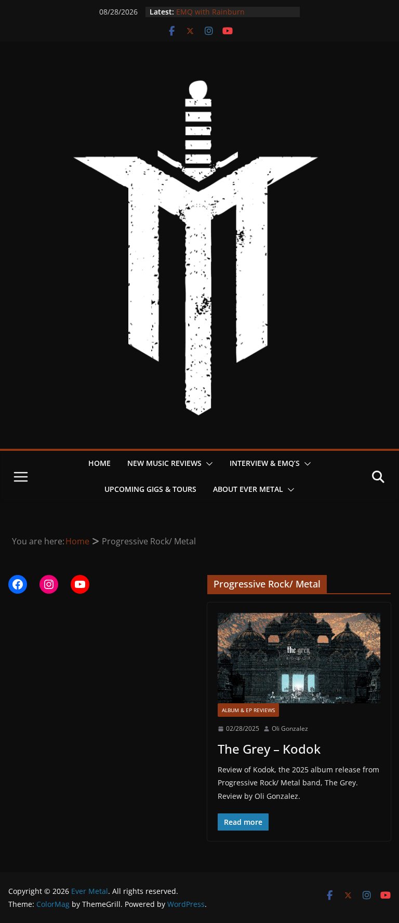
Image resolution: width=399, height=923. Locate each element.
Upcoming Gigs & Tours (150, 489)
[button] (207, 464)
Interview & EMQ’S (265, 463)
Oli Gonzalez (290, 728)
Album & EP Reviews (248, 710)
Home (99, 463)
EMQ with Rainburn (210, 12)
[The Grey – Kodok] (299, 658)
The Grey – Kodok (269, 748)
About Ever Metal (248, 489)
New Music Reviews (164, 463)
